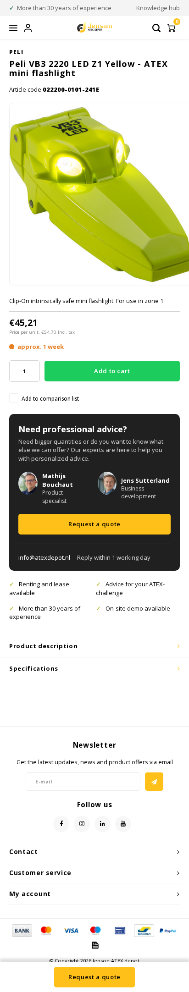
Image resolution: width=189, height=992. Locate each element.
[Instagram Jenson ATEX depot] (82, 824)
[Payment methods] (21, 930)
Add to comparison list (50, 398)
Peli (16, 51)
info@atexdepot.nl (44, 557)
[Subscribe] (154, 781)
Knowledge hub (158, 8)
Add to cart (112, 371)
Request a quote (94, 524)
